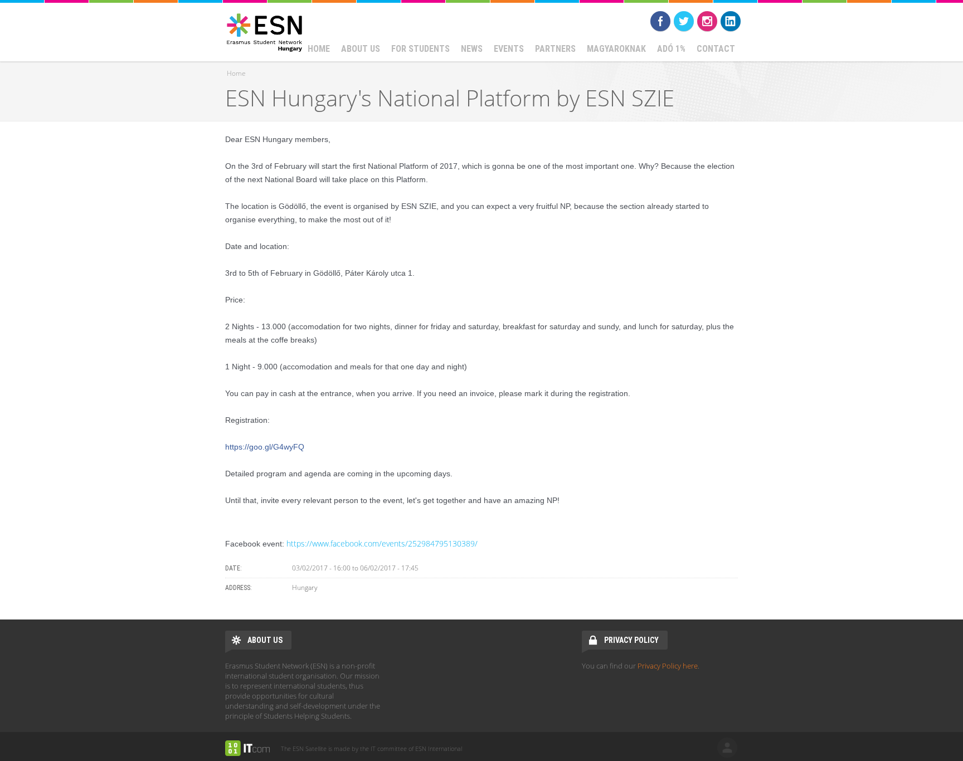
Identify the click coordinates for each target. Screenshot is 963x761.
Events (509, 48)
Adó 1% (671, 48)
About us (360, 48)
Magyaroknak (616, 48)
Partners (555, 48)
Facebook (660, 21)
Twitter (684, 21)
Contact (716, 48)
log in (727, 748)
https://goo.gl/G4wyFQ (264, 446)
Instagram (707, 21)
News (472, 48)
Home (319, 48)
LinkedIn (731, 21)
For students (420, 48)
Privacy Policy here (668, 666)
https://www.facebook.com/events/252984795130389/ (382, 543)
